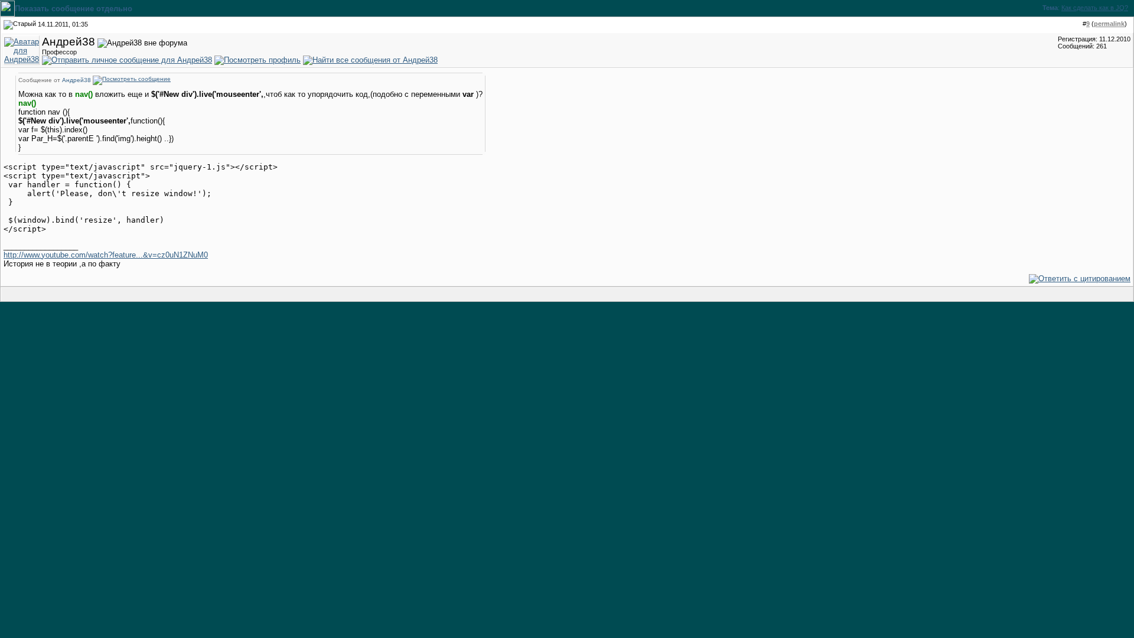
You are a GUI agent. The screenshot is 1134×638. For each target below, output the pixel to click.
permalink (1109, 23)
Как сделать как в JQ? (1094, 7)
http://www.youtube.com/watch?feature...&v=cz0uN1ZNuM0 (106, 254)
